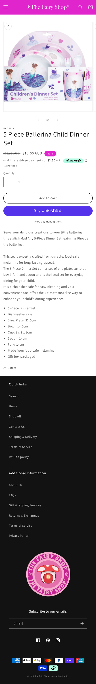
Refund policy (19, 457)
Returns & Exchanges (24, 515)
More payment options (48, 221)
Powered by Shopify (59, 676)
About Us (15, 485)
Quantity (9, 173)
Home (13, 406)
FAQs (12, 495)
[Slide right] (58, 120)
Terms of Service (20, 447)
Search (14, 396)
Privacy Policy (18, 536)
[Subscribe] (82, 623)
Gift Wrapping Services (25, 505)
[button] (5, 7)
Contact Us (17, 427)
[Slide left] (38, 120)
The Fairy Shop (42, 676)
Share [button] (12, 368)
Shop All (15, 416)
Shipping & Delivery (23, 437)
